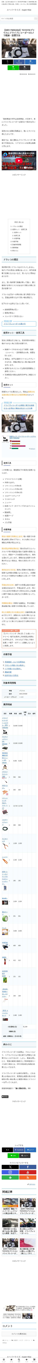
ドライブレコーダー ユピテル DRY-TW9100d (5, 722)
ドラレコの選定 (17, 226)
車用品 (6, 1096)
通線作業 (8, 672)
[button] (36, 18)
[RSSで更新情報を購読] (27, 1177)
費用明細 (15, 247)
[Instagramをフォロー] (10, 1172)
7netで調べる (15, 448)
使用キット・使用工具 (19, 229)
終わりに (15, 250)
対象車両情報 (16, 244)
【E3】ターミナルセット (5, 1013)
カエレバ (33, 448)
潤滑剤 (4, 957)
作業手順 (15, 241)
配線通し (5, 898)
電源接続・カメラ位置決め (15, 662)
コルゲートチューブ (5, 822)
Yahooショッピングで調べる (18, 446)
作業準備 (17, 238)
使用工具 (17, 235)
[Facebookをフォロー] (27, 1167)
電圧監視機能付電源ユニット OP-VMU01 (5, 757)
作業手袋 (5, 942)
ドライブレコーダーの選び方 (15, 324)
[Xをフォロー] (10, 1167)
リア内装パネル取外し (13, 669)
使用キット (18, 232)
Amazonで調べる (16, 443)
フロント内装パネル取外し (15, 665)
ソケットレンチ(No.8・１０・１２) (5, 803)
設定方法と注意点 (11, 675)
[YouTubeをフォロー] (27, 1172)
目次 (16, 222)
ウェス (4, 928)
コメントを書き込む (19, 1334)
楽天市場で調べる (16, 441)
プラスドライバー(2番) (5, 774)
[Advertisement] (19, 95)
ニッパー (5, 857)
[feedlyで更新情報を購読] (10, 1177)
